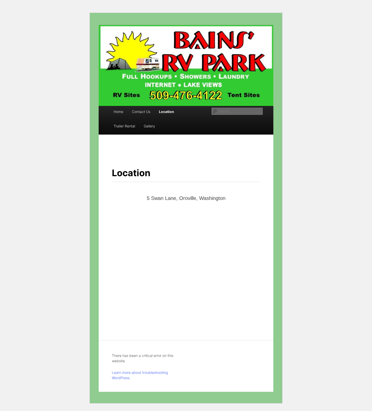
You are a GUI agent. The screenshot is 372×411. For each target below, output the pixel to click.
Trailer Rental (124, 126)
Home (118, 111)
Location (166, 111)
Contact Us (141, 111)
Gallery (149, 126)
